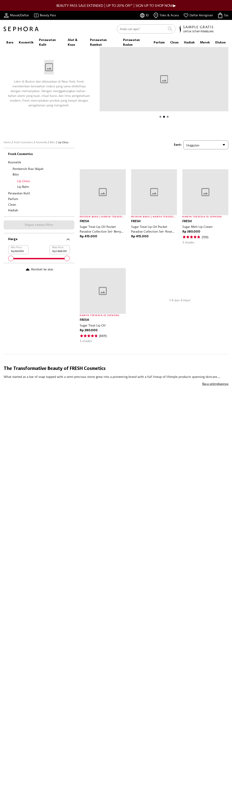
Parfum (13, 199)
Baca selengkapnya (215, 384)
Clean (12, 204)
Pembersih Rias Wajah (28, 169)
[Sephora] (21, 29)
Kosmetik (41, 142)
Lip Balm (23, 186)
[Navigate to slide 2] (164, 117)
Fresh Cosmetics (23, 142)
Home (7, 142)
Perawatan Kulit (19, 193)
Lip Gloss (23, 181)
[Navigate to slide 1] (160, 117)
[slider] (11, 258)
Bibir (52, 142)
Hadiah (13, 210)
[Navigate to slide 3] (167, 117)
